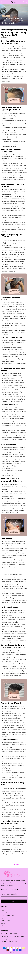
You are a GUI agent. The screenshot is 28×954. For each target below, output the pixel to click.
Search (2, 910)
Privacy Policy (4, 912)
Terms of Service (5, 920)
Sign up (14, 901)
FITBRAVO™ (15, 952)
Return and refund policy (7, 915)
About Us (3, 923)
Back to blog (15, 865)
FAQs (2, 925)
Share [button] (3, 859)
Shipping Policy (5, 918)
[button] (1, 2)
